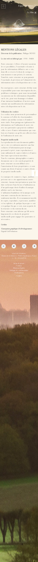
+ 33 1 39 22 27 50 (19, 258)
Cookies (19, 276)
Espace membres (25, 6)
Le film (30, 13)
